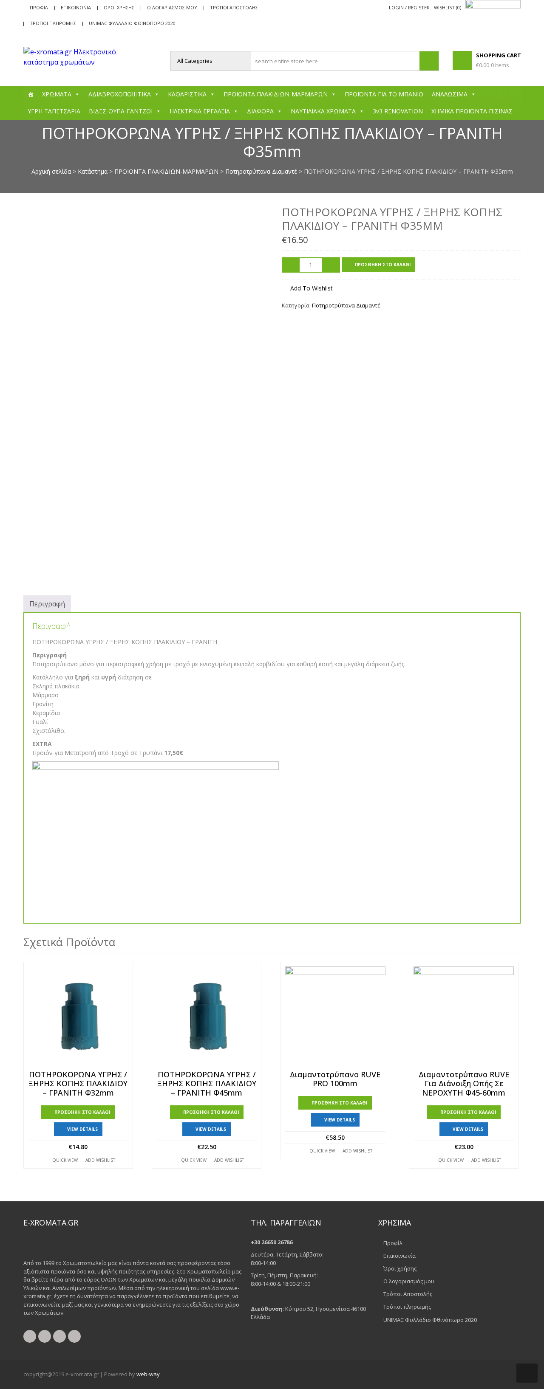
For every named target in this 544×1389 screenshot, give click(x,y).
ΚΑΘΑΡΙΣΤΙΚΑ (187, 94)
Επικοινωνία (76, 7)
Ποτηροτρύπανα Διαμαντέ (261, 171)
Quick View (65, 1160)
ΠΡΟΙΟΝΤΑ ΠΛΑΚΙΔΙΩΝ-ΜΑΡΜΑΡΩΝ (276, 94)
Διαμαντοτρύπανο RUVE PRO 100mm (335, 1079)
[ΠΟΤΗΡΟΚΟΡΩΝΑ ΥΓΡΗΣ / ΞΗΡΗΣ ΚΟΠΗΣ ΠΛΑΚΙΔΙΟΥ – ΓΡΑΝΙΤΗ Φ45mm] (206, 1016)
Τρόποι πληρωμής (53, 23)
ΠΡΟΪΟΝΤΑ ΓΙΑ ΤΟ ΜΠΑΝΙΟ (384, 94)
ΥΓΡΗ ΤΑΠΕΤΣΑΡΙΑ (54, 111)
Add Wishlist (100, 1160)
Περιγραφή (47, 604)
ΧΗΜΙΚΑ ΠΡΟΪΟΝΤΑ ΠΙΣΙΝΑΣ (472, 111)
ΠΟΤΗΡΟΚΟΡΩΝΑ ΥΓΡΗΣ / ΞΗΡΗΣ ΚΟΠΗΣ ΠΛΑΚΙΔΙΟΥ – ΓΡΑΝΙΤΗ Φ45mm (206, 1084)
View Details (82, 1129)
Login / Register (409, 7)
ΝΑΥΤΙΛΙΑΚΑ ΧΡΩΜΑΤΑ (323, 111)
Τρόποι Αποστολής (234, 7)
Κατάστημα (93, 171)
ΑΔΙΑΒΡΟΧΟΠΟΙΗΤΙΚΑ (119, 94)
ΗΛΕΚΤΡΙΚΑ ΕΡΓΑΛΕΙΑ (200, 111)
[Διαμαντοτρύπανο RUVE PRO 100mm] (335, 1016)
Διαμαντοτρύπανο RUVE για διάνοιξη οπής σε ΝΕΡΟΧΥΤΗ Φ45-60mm (464, 1084)
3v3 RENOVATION (398, 111)
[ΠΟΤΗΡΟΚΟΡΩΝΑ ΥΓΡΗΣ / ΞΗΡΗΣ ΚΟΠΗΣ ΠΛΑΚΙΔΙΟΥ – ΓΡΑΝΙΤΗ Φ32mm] (78, 1016)
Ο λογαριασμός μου (172, 7)
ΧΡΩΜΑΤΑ (56, 94)
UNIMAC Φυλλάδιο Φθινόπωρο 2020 (132, 23)
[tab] (47, 603)
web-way (148, 1374)
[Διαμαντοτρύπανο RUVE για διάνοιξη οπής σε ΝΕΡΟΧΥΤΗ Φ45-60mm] (464, 1016)
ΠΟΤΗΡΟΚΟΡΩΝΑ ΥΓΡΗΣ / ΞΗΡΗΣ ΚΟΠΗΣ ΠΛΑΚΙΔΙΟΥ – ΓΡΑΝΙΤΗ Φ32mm (78, 1084)
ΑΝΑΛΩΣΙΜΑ (450, 94)
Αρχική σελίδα (51, 171)
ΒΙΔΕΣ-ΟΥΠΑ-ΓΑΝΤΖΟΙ (121, 111)
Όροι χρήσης (119, 7)
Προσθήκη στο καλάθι (383, 265)
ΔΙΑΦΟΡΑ (260, 111)
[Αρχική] (30, 94)
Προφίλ (39, 7)
